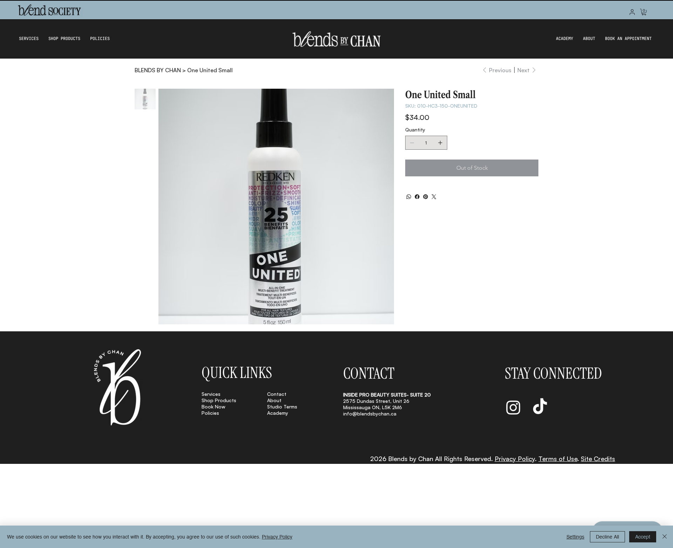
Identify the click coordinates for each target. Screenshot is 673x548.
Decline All (607, 537)
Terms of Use (557, 458)
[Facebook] (417, 196)
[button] (644, 12)
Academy (277, 413)
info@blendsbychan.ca (369, 414)
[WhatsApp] (408, 196)
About (274, 400)
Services (211, 394)
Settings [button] (575, 537)
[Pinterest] (425, 196)
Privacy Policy (515, 458)
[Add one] (440, 143)
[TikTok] (540, 407)
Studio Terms (282, 407)
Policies (210, 413)
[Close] (664, 536)
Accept (642, 537)
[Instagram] (513, 407)
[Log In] (632, 12)
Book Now (213, 407)
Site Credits (598, 458)
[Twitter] (433, 196)
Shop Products (219, 400)
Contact (276, 394)
